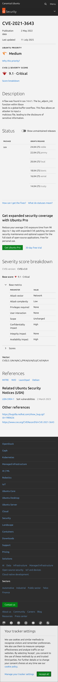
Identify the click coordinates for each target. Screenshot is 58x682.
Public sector (34, 588)
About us (6, 611)
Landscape (7, 525)
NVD (14, 380)
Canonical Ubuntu (11, 3)
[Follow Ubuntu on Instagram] (26, 623)
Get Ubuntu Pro (12, 247)
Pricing (5, 552)
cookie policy (11, 666)
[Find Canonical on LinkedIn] (19, 623)
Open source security (12, 570)
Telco (45, 588)
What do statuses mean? (40, 203)
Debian (35, 380)
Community (19, 611)
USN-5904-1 (8, 399)
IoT (4, 484)
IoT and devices (33, 570)
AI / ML (6, 471)
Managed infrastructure (14, 464)
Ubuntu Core (8, 491)
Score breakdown (10, 80)
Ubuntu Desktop (10, 498)
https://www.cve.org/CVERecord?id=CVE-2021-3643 (28, 422)
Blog (39, 611)
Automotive (8, 588)
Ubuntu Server (9, 504)
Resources (7, 616)
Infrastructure (20, 565)
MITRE (5, 380)
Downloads (8, 538)
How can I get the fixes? (14, 203)
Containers (8, 531)
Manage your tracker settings (19, 674)
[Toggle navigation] (54, 11)
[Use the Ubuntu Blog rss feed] (48, 623)
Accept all (44, 674)
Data (8, 565)
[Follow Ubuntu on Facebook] (12, 623)
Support (6, 545)
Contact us (10, 604)
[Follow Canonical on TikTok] (41, 623)
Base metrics (15, 285)
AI (3, 565)
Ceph (4, 450)
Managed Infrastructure (41, 565)
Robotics (6, 477)
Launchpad (24, 380)
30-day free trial (34, 247)
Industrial (21, 588)
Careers (31, 611)
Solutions (7, 558)
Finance (6, 592)
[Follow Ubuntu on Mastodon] (4, 623)
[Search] (45, 4)
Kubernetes (8, 457)
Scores (12, 348)
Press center (21, 616)
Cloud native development (15, 574)
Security (6, 518)
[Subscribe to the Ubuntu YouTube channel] (34, 623)
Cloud (5, 511)
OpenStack (8, 444)
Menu (53, 4)
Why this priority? (11, 61)
